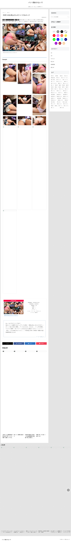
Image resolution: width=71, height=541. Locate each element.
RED (54, 35)
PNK (39, 19)
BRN (60, 43)
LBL (7, 21)
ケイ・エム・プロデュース (10, 19)
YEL (42, 19)
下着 (21, 19)
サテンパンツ (31, 19)
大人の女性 (41, 21)
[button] (68, 17)
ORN (62, 35)
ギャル (37, 21)
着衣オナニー (28, 21)
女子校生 (32, 21)
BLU (58, 39)
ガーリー (17, 21)
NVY (66, 39)
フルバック (25, 19)
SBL (62, 39)
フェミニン (22, 21)
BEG (64, 43)
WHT (54, 31)
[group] (7, 490)
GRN (4, 21)
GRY (58, 31)
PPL (10, 21)
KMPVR (16, 19)
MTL (66, 31)
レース (36, 19)
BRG (13, 21)
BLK (62, 31)
